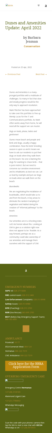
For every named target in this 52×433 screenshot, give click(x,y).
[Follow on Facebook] (26, 328)
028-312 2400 (28, 295)
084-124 (27, 346)
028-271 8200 (20, 290)
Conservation (32, 46)
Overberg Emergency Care (25, 376)
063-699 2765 (28, 312)
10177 (17, 342)
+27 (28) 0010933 (27, 427)
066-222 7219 (21, 351)
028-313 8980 (24, 304)
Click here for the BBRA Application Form (26, 365)
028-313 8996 (39, 299)
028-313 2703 (26, 308)
